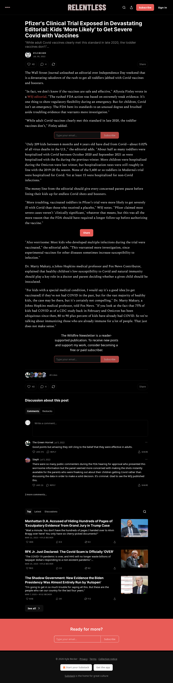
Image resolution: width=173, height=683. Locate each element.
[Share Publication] (131, 7)
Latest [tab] (37, 511)
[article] (86, 531)
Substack (70, 675)
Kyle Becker (39, 53)
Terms (93, 659)
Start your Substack (77, 667)
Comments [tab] (33, 411)
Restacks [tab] (47, 411)
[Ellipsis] (146, 442)
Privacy (84, 659)
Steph (35, 459)
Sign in (162, 7)
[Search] (124, 7)
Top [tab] (29, 511)
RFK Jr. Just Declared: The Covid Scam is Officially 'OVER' (69, 552)
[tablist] (39, 411)
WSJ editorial (36, 96)
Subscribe (145, 7)
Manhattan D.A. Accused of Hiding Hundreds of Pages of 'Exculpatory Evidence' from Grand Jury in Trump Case (69, 523)
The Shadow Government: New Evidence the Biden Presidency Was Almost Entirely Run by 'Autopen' (64, 580)
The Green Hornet (42, 442)
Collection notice (107, 659)
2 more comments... (36, 494)
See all (32, 608)
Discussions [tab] (51, 511)
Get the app (103, 667)
